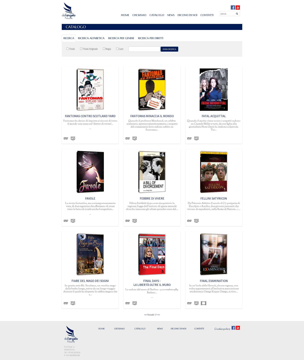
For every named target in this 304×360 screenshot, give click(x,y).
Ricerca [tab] (68, 38)
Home (125, 15)
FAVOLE (90, 198)
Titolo (72, 48)
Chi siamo (139, 15)
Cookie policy (222, 329)
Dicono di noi (187, 15)
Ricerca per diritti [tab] (150, 38)
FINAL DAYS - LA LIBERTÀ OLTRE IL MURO (152, 283)
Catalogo (156, 15)
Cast (120, 48)
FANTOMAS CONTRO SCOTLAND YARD (90, 116)
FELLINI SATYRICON (213, 198)
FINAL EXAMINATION (214, 281)
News (170, 15)
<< (145, 314)
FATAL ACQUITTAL (214, 116)
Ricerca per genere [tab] (121, 38)
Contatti (206, 15)
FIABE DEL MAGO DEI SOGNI (90, 281)
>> (158, 314)
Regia (108, 48)
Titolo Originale (90, 48)
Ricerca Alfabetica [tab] (91, 38)
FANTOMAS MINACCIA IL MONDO (152, 116)
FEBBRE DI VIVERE (152, 198)
